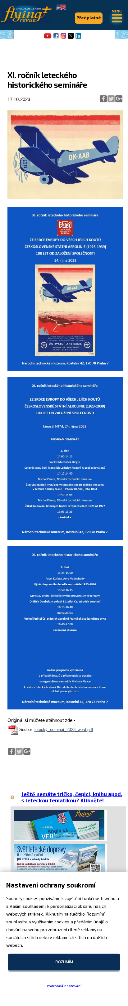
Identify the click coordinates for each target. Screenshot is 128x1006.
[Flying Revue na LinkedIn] (78, 38)
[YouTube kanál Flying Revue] (46, 38)
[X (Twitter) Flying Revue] (71, 38)
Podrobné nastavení (64, 986)
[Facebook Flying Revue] (56, 38)
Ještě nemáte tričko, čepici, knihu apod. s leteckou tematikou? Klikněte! (71, 797)
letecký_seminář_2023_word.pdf (63, 729)
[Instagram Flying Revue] (63, 38)
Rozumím (64, 962)
